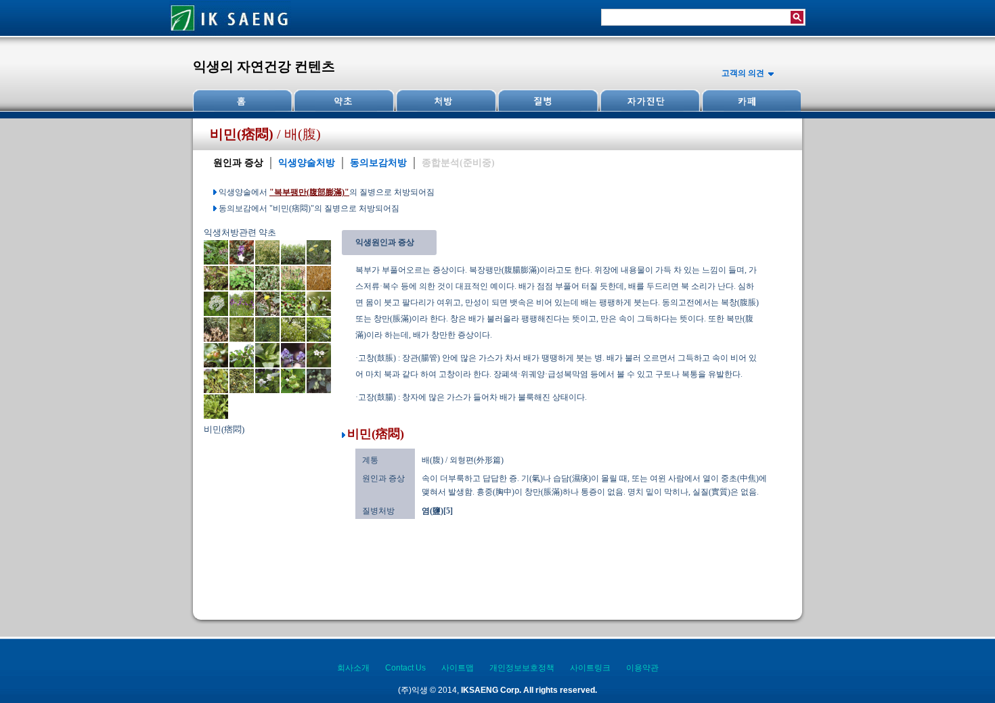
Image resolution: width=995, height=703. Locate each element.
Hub (344, 100)
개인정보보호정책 (521, 668)
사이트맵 (457, 668)
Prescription (445, 100)
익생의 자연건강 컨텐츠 (264, 66)
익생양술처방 (306, 163)
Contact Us (405, 668)
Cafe (750, 100)
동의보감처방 (378, 163)
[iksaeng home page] (230, 33)
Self (648, 100)
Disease (547, 100)
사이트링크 (590, 668)
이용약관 (642, 668)
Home (243, 100)
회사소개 (353, 668)
